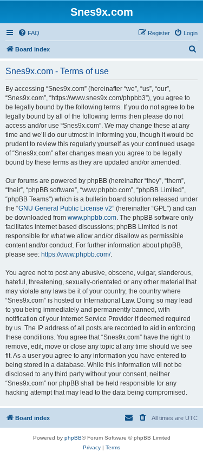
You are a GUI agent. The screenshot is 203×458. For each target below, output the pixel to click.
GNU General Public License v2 (65, 208)
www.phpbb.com (92, 217)
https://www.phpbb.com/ (75, 254)
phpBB (73, 438)
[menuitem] (29, 33)
